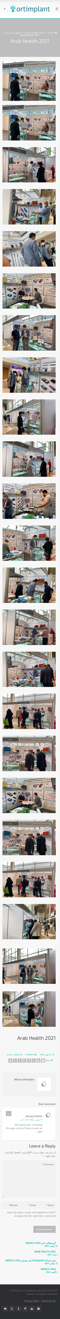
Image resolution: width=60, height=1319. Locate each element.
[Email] (10, 1061)
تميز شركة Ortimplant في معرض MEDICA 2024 (31, 1260)
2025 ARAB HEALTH (45, 1251)
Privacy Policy (31, 1300)
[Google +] (24, 1061)
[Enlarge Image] (29, 81)
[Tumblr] (34, 1061)
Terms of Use (48, 1300)
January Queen (34, 1116)
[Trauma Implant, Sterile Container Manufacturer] (30, 9)
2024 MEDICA (48, 1269)
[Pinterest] (29, 1061)
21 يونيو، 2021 (45, 1055)
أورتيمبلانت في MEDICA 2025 (41, 1242)
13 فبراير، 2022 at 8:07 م (31, 1119)
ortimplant (30, 1055)
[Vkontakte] (43, 1061)
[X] (15, 1061)
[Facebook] (20, 1061)
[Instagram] (39, 1309)
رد (9, 1113)
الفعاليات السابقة (13, 1055)
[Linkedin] (38, 1061)
